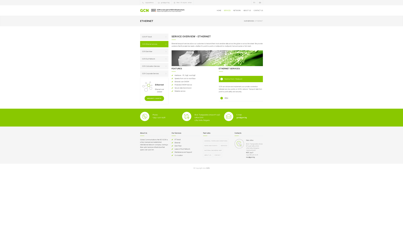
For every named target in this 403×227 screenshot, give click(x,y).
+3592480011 (149, 2)
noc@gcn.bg (250, 157)
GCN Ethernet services (149, 44)
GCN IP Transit (147, 37)
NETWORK (237, 10)
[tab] (241, 79)
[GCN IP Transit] (217, 58)
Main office (249, 140)
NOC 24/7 (249, 152)
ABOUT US (247, 10)
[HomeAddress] (239, 143)
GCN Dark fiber (147, 51)
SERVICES (227, 10)
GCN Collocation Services (151, 66)
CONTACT (218, 155)
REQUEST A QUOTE (154, 98)
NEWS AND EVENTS (210, 145)
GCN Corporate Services (150, 73)
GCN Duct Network (148, 59)
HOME (219, 10)
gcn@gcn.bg (165, 2)
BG (254, 2)
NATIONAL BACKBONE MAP (213, 150)
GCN (144, 10)
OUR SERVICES (249, 21)
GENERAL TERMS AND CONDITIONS (215, 141)
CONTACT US (258, 10)
